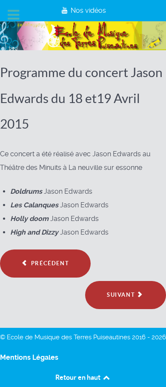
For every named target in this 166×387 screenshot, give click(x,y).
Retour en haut (78, 377)
